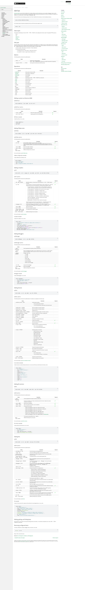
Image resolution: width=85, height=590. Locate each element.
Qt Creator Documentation (17, 7)
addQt (16, 80)
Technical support (55, 537)
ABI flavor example (64, 23)
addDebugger (17, 74)
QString (17, 38)
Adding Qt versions (64, 50)
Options (62, 15)
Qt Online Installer (17, 13)
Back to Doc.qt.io (17, 1)
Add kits (23, 498)
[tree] (6, 24)
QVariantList (18, 39)
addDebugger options (65, 40)
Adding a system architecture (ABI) (66, 18)
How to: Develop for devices (26, 360)
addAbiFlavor (17, 72)
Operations (63, 16)
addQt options (64, 53)
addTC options (64, 34)
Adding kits (63, 56)
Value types (63, 11)
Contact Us (62, 1)
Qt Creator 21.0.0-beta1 (3, 7)
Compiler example (64, 35)
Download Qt (68, 1)
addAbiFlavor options (65, 21)
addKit (16, 79)
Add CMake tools (24, 153)
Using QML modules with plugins (20, 537)
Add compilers (24, 214)
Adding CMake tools (64, 24)
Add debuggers (24, 271)
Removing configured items (65, 64)
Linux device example (65, 48)
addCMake (16, 73)
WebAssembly (46, 414)
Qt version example (64, 54)
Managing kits (31, 535)
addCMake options (64, 27)
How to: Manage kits (20, 535)
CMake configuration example (66, 29)
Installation (25, 535)
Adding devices (63, 43)
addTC (16, 82)
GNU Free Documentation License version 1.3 (24, 541)
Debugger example (64, 42)
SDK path (62, 13)
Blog (64, 1)
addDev (16, 76)
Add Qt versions (24, 421)
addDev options (64, 46)
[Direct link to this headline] (20, 31)
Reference (23, 7)
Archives (69, 3)
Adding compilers (63, 31)
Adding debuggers (64, 37)
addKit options (64, 59)
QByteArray (17, 36)
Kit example (63, 61)
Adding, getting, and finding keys (66, 62)
